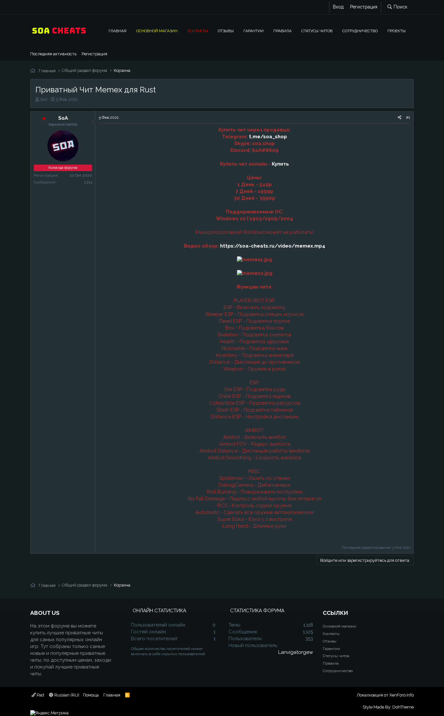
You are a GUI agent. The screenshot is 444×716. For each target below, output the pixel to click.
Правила (282, 30)
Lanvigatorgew (295, 652)
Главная (117, 30)
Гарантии (253, 30)
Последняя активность (53, 53)
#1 (408, 117)
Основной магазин (156, 30)
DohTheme (403, 707)
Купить (280, 164)
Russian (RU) (66, 695)
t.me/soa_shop (268, 137)
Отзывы (226, 30)
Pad (40, 695)
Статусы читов (317, 30)
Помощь (91, 695)
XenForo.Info (401, 695)
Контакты (197, 30)
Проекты (396, 30)
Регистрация (94, 53)
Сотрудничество (360, 30)
